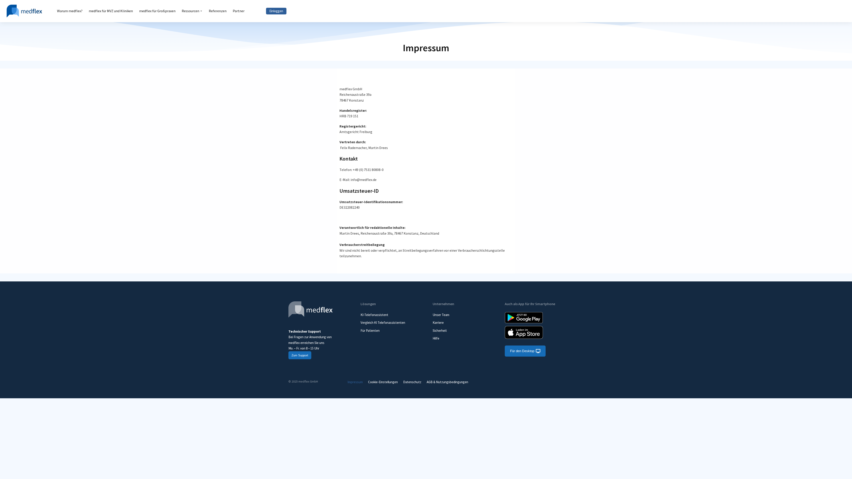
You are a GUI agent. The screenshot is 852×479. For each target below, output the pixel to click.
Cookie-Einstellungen (383, 382)
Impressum (355, 382)
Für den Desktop (522, 351)
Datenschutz (412, 382)
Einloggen (276, 11)
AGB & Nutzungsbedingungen (447, 382)
